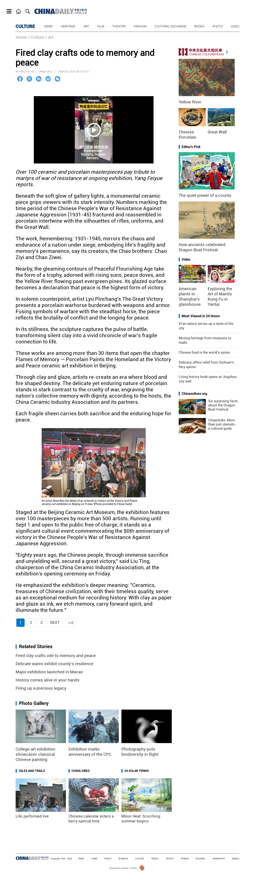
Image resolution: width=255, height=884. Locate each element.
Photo (217, 26)
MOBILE (235, 858)
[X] (29, 79)
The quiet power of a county (205, 195)
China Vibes (80, 771)
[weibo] (48, 79)
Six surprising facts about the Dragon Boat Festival (223, 405)
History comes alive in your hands (47, 680)
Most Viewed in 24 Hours (201, 316)
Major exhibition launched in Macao (49, 672)
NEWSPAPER (219, 858)
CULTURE (25, 26)
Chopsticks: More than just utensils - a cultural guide (222, 424)
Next (55, 622)
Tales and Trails (32, 771)
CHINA (94, 858)
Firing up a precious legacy (41, 688)
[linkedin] (38, 79)
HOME (81, 858)
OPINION (185, 858)
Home (21, 37)
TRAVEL (155, 858)
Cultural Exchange (170, 26)
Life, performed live (32, 816)
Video (235, 26)
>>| (70, 622)
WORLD (108, 858)
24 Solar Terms (136, 771)
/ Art (49, 37)
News (48, 26)
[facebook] (20, 79)
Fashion (140, 26)
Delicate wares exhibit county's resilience (54, 663)
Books (199, 26)
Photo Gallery (34, 703)
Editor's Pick (191, 147)
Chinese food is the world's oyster (204, 352)
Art (86, 26)
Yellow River (190, 102)
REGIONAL (201, 858)
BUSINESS (123, 858)
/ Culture (36, 37)
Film (100, 26)
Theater (119, 26)
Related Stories (35, 646)
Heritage (68, 26)
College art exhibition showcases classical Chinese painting (35, 754)
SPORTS (170, 858)
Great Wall (217, 132)
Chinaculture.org (194, 394)
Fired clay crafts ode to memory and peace (56, 655)
